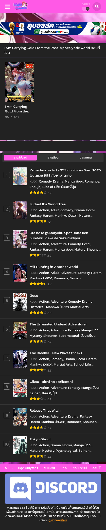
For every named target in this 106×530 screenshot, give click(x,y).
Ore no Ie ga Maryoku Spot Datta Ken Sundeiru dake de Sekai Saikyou (59, 235)
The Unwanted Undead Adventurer (58, 324)
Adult (55, 210)
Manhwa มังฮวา (66, 215)
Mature (84, 215)
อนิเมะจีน (49, 468)
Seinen (75, 278)
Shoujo (35, 186)
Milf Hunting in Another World (54, 266)
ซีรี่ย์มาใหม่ (80, 468)
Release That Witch (45, 410)
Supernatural (69, 335)
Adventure (59, 244)
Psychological (66, 450)
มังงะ (64, 468)
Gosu (34, 295)
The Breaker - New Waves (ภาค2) (56, 352)
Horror (67, 445)
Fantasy (35, 215)
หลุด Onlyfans (28, 468)
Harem (48, 215)
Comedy (45, 181)
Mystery (36, 335)
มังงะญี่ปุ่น (68, 186)
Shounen (94, 249)
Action (44, 210)
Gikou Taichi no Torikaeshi (51, 381)
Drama (58, 181)
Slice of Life (51, 186)
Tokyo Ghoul (40, 439)
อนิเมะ (9, 468)
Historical (37, 307)
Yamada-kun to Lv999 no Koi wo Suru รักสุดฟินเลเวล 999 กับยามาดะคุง (65, 172)
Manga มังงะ (74, 181)
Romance (92, 181)
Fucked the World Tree (48, 204)
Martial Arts (79, 307)
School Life (82, 364)
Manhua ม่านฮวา (53, 421)
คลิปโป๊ (96, 468)
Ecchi (90, 210)
